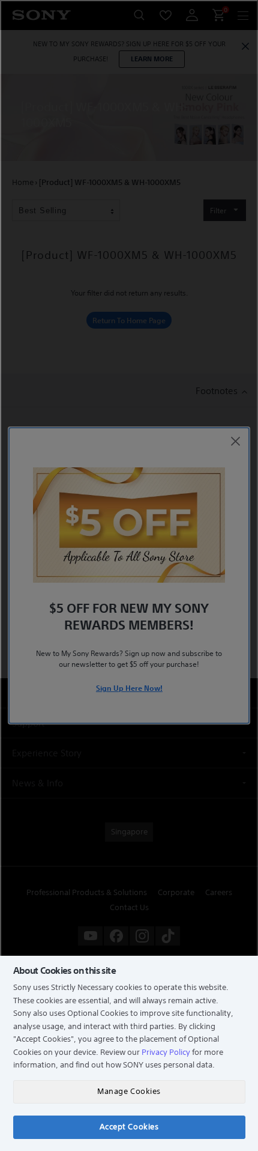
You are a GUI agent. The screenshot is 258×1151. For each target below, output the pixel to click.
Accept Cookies (129, 1127)
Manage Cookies (128, 1091)
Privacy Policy (166, 1052)
